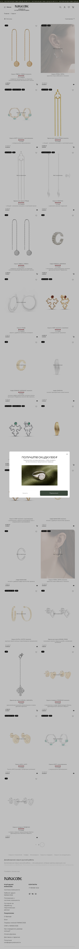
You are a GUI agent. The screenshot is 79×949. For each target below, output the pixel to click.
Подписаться (54, 493)
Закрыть (25, 493)
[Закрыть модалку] (67, 454)
